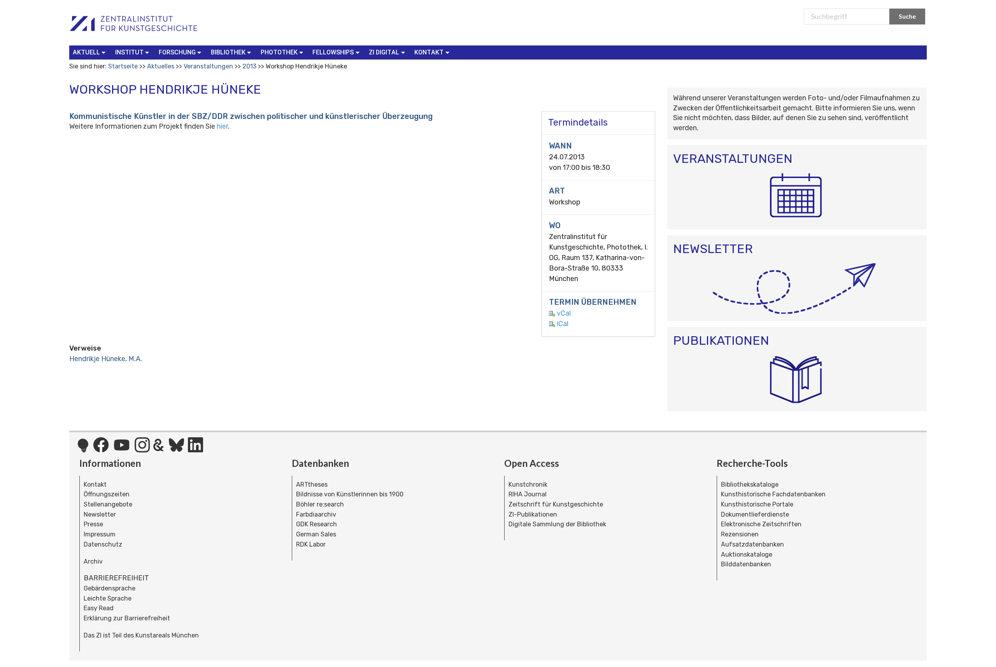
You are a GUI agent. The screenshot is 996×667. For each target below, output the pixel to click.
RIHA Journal (528, 494)
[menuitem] (91, 52)
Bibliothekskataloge (750, 484)
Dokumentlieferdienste (755, 514)
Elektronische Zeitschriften (761, 524)
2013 (249, 66)
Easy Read (99, 608)
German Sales (316, 534)
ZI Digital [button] (384, 52)
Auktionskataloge (746, 554)
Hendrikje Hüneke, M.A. (105, 358)
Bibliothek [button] (228, 52)
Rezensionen (740, 534)
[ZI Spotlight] (83, 449)
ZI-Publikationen (533, 514)
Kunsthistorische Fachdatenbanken (773, 494)
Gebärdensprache (109, 588)
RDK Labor (311, 544)
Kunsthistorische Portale (757, 504)
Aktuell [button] (86, 52)
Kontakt (95, 484)
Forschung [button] (177, 52)
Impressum (100, 534)
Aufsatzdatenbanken (752, 544)
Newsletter (100, 514)
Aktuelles (160, 66)
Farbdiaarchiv (316, 514)
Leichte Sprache (108, 598)
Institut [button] (129, 52)
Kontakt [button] (429, 52)
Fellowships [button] (333, 52)
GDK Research (316, 524)
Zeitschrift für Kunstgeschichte (556, 504)
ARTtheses (312, 484)
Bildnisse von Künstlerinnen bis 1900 (349, 494)
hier (222, 126)
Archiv (93, 561)
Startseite (123, 66)
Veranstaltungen (208, 66)
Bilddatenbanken (746, 564)
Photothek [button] (279, 52)
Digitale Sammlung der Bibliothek (557, 524)
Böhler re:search (320, 504)
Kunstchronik (528, 484)
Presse (93, 524)
